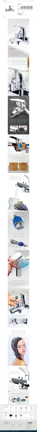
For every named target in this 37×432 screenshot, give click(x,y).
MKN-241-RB (31, 410)
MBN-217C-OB (21, 410)
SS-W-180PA (16, 418)
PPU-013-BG (11, 410)
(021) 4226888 (29, 427)
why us (11, 426)
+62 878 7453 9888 (29, 429)
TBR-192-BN (6, 410)
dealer (11, 428)
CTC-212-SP (6, 418)
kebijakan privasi (20, 426)
